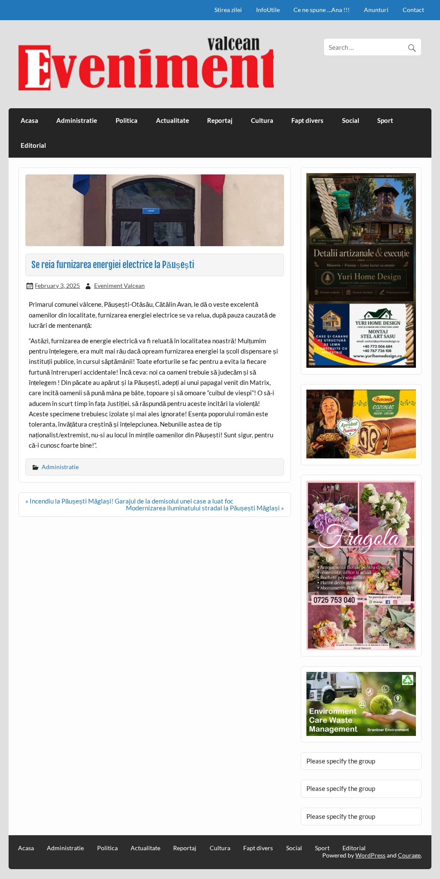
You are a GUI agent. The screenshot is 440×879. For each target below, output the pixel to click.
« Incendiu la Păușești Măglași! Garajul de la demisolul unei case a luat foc (129, 501)
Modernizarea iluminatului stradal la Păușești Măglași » (205, 508)
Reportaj (219, 120)
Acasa (29, 120)
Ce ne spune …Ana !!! (321, 9)
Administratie (76, 120)
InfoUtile (268, 9)
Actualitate (172, 120)
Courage (409, 855)
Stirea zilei (228, 9)
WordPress (370, 855)
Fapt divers (307, 120)
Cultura (262, 120)
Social (350, 120)
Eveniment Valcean (119, 285)
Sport (385, 120)
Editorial (33, 145)
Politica (127, 120)
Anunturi (376, 9)
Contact (413, 9)
